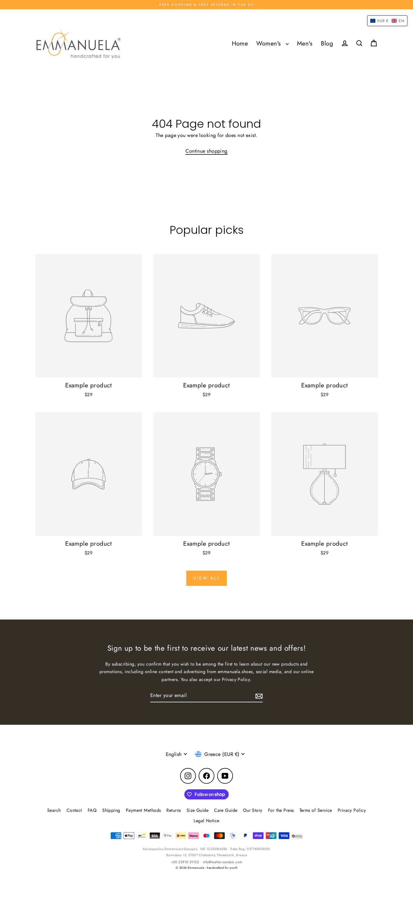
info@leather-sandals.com (222, 862)
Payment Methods (143, 810)
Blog (327, 43)
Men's (304, 43)
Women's (269, 43)
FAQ (92, 810)
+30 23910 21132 (185, 862)
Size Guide (198, 810)
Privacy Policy (352, 810)
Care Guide (225, 810)
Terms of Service (315, 810)
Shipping (111, 810)
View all (206, 578)
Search (54, 810)
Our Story (252, 810)
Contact (74, 810)
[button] (387, 21)
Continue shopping (206, 151)
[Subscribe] (258, 696)
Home (240, 43)
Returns (173, 810)
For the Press (281, 810)
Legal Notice (206, 820)
